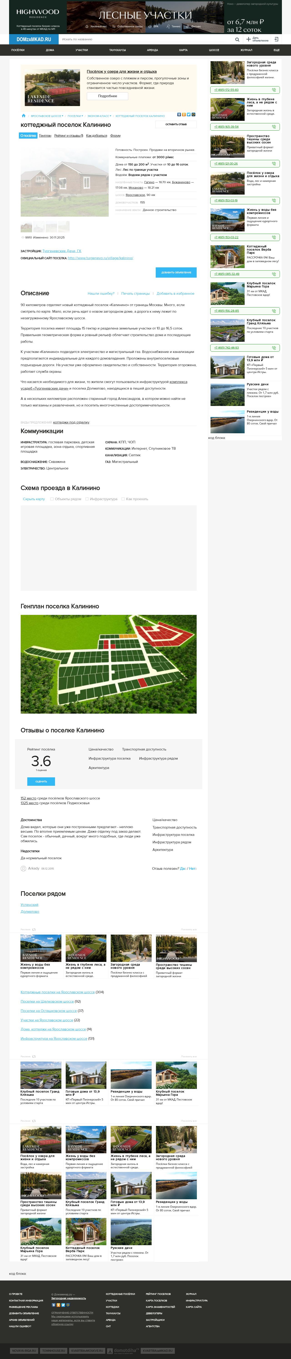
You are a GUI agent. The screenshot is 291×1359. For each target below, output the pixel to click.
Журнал (191, 1294)
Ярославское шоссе (47, 116)
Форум (115, 135)
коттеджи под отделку (71, 422)
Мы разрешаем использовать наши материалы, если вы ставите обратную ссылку (73, 1320)
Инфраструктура (103, 499)
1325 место (29, 803)
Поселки (75, 116)
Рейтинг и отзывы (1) (68, 135)
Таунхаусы (117, 50)
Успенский (29, 905)
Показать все (189, 929)
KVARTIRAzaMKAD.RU (158, 1351)
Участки (111, 1300)
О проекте (15, 1294)
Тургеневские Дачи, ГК (62, 251)
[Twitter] (188, 114)
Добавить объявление (24, 1313)
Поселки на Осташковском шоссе (49, 1011)
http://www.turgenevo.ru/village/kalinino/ (100, 258)
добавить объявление (176, 272)
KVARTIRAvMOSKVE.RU (87, 1351)
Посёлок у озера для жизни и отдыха (122, 71)
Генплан (45, 135)
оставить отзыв (176, 124)
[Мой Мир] (193, 114)
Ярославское (135, 195)
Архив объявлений (22, 1319)
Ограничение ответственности (72, 1312)
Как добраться (96, 135)
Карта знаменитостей (160, 1307)
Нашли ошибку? (101, 293)
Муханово (136, 188)
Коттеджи (112, 1307)
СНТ (108, 1326)
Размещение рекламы (23, 1307)
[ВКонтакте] (179, 114)
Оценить (41, 781)
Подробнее (107, 96)
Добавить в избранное (175, 293)
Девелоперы (154, 1313)
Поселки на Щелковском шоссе (47, 1001)
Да (182, 868)
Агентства (153, 1326)
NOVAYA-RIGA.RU (24, 1351)
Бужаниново (181, 182)
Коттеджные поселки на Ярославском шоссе (58, 992)
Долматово (30, 911)
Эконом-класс (99, 116)
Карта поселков (156, 1300)
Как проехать (136, 499)
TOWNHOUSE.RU (53, 1351)
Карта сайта (194, 1307)
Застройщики (155, 1319)
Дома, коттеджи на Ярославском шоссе (53, 1029)
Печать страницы (135, 293)
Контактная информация (26, 1300)
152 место (28, 798)
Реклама (25, 929)
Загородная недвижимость (68, 1298)
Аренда (110, 1319)
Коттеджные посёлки (120, 1294)
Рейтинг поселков (158, 1294)
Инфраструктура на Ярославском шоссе (54, 1038)
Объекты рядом (68, 499)
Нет (192, 868)
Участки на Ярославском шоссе (47, 1020)
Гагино (149, 182)
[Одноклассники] (184, 114)
